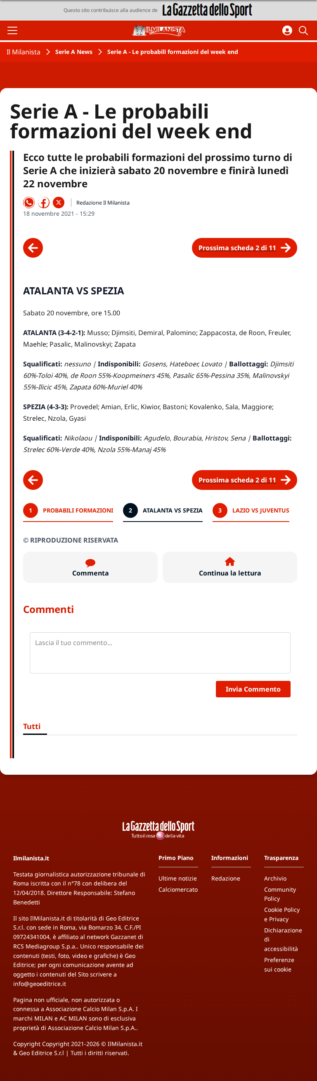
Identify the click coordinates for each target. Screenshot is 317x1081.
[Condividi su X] (58, 202)
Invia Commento (253, 689)
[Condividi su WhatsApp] (29, 202)
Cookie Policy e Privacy (282, 914)
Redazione (225, 878)
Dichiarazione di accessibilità (283, 939)
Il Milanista (23, 51)
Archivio (275, 878)
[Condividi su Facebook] (44, 202)
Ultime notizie (177, 878)
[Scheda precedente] (33, 248)
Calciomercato (178, 889)
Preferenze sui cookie (279, 964)
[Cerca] (304, 30)
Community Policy (280, 894)
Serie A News (73, 52)
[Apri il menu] (12, 30)
